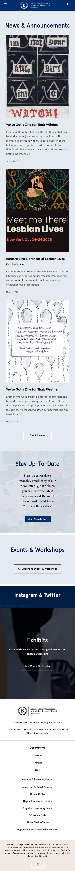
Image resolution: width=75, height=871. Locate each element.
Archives (37, 762)
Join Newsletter (37, 519)
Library (37, 755)
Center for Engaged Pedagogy (38, 786)
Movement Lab (37, 815)
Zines (38, 769)
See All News (37, 435)
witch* (34, 140)
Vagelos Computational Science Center (37, 829)
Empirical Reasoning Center (37, 808)
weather (38, 409)
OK (37, 864)
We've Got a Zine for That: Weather (32, 389)
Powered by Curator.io (15, 606)
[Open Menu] (5, 5)
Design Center (37, 794)
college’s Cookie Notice (37, 856)
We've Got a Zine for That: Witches (32, 125)
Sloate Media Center (38, 822)
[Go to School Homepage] (36, 5)
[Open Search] (68, 5)
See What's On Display (37, 666)
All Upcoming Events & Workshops (37, 568)
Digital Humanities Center (37, 801)
